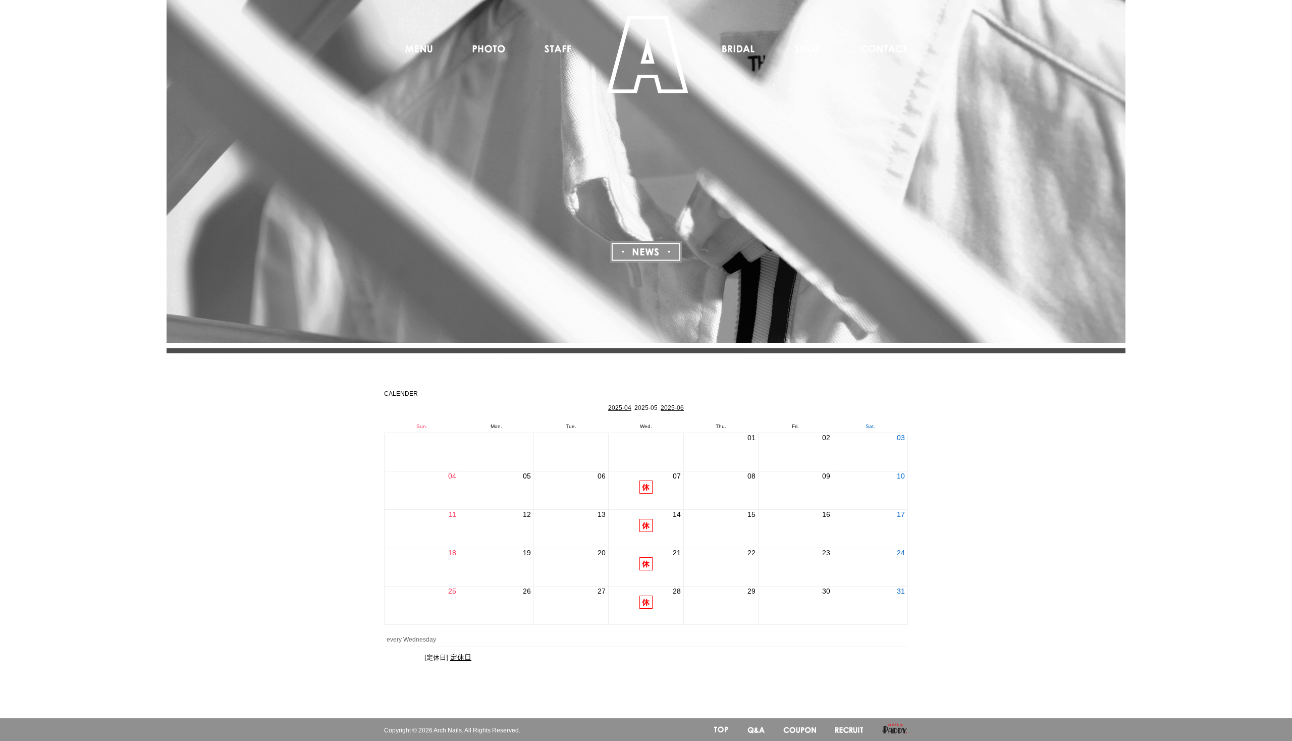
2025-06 (672, 407)
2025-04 (619, 407)
